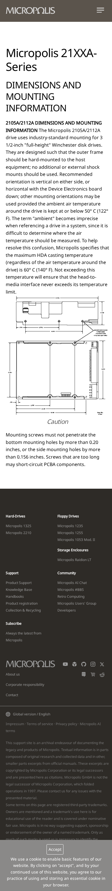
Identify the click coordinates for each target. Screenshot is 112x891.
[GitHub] (84, 665)
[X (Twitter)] (102, 665)
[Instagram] (93, 665)
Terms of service (40, 723)
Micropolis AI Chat (72, 582)
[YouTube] (65, 665)
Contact (12, 694)
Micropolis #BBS (70, 589)
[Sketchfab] (74, 665)
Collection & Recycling (23, 610)
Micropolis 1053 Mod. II (76, 539)
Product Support (19, 582)
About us (13, 674)
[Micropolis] (33, 9)
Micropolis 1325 (18, 525)
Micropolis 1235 (70, 525)
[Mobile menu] (100, 11)
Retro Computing (70, 596)
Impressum (15, 723)
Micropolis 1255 (70, 532)
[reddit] (102, 675)
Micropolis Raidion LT (74, 559)
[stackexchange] (84, 675)
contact (55, 791)
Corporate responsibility (25, 684)
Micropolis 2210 (18, 532)
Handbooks (15, 596)
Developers (66, 610)
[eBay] (93, 675)
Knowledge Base (19, 589)
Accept (55, 849)
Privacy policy (66, 723)
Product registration (22, 603)
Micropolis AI (90, 723)
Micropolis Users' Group (76, 603)
